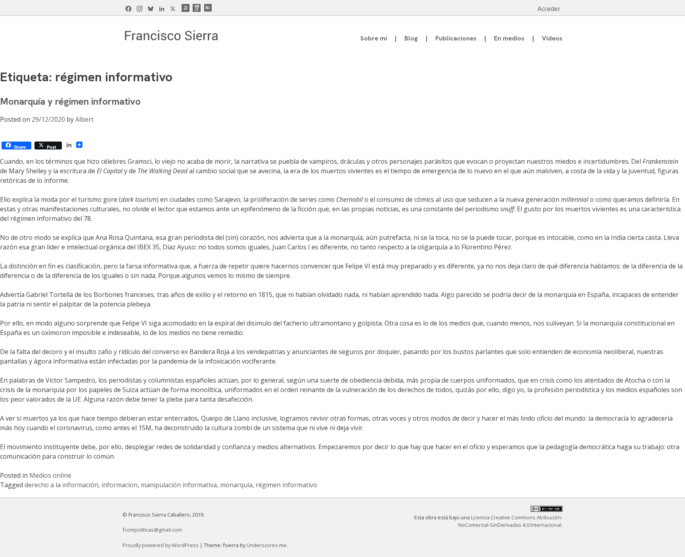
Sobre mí (373, 38)
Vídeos (552, 38)
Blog (411, 38)
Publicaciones (455, 38)
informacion (119, 484)
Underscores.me (267, 545)
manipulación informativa (179, 484)
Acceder (549, 8)
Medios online (50, 475)
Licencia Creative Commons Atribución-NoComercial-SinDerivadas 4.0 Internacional (510, 521)
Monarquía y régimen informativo (70, 101)
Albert (84, 119)
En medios (509, 38)
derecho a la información (61, 484)
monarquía (236, 484)
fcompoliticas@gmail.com (152, 529)
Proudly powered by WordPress (161, 545)
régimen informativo (286, 484)
